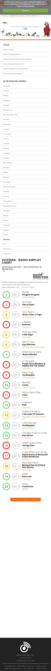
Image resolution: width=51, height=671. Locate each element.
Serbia (5, 220)
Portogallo (7, 201)
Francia (6, 129)
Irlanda (6, 143)
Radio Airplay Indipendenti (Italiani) (17, 59)
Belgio (5, 95)
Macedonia (7, 163)
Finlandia (7, 124)
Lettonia (6, 153)
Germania (7, 134)
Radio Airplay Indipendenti (14, 64)
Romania (6, 211)
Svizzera (6, 239)
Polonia (6, 196)
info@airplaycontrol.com (25, 660)
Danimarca (7, 110)
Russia (5, 215)
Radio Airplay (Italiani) (12, 54)
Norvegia (7, 182)
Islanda (6, 148)
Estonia (6, 119)
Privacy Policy (41, 668)
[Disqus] (25, 534)
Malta (5, 172)
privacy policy (28, 6)
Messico (6, 177)
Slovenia (6, 225)
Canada (6, 105)
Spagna (6, 230)
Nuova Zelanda (9, 187)
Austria (6, 91)
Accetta (25, 10)
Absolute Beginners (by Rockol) (15, 69)
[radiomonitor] (41, 276)
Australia (6, 86)
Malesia (6, 167)
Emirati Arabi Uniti (10, 115)
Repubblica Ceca (9, 206)
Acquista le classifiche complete (25, 499)
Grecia (6, 139)
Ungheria (7, 254)
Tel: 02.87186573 (26, 658)
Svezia (5, 235)
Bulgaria (6, 100)
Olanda (6, 191)
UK (4, 244)
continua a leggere (28, 287)
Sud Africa (7, 249)
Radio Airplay (8, 49)
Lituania (6, 158)
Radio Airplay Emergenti (13, 73)
